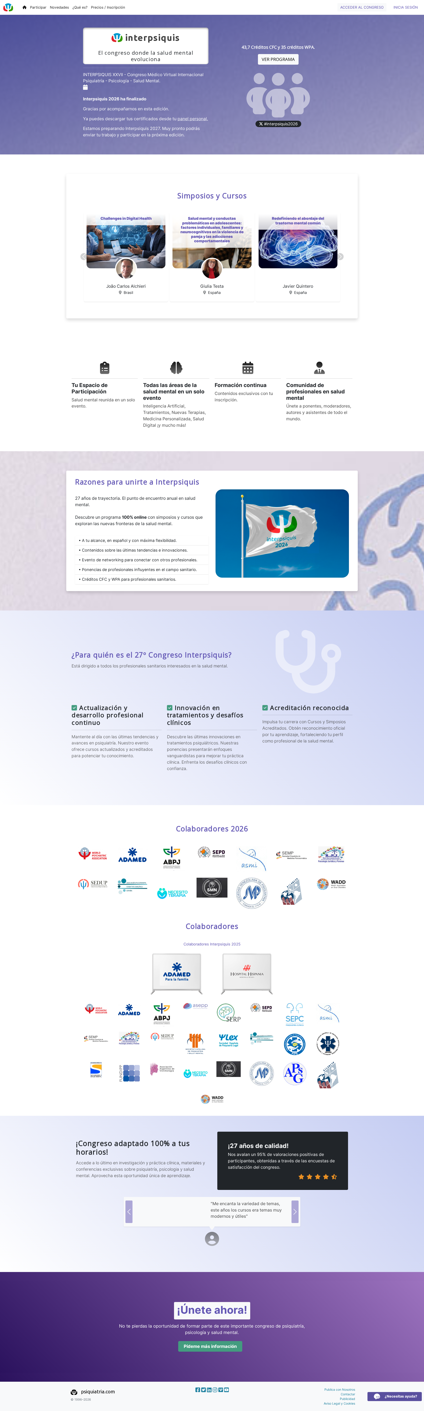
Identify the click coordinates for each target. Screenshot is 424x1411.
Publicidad (347, 1399)
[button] (83, 256)
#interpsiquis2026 (280, 124)
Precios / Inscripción (108, 7)
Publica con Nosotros (339, 1389)
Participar (38, 7)
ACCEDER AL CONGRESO (362, 7)
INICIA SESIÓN (406, 7)
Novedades (59, 7)
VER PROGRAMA (278, 59)
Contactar (348, 1394)
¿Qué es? (79, 7)
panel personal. (193, 118)
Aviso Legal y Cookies (339, 1403)
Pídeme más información (210, 1346)
